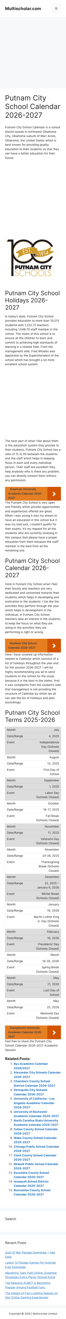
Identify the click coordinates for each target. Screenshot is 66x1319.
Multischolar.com (23, 8)
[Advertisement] (33, 53)
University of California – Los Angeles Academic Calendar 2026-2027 (34, 1103)
